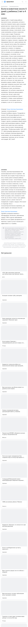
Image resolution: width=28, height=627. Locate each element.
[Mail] (5, 1)
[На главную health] (10, 1)
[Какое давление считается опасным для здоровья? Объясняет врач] (14, 313)
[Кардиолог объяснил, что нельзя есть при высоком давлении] (14, 520)
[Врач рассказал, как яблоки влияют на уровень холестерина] (14, 382)
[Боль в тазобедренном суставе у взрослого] (14, 543)
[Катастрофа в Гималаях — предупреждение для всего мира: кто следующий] (14, 336)
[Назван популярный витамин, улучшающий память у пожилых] (14, 405)
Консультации (4, 6)
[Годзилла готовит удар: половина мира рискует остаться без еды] (14, 611)
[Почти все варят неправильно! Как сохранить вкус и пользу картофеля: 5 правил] (14, 451)
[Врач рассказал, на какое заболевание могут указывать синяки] (14, 588)
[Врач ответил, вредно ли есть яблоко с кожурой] (14, 565)
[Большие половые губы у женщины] (14, 290)
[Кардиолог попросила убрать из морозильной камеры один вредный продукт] (14, 359)
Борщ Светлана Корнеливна (15, 109)
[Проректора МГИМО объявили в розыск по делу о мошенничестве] (14, 428)
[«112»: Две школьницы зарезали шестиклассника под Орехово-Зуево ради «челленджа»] (14, 268)
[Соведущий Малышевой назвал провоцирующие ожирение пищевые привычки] (14, 474)
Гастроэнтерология (13, 6)
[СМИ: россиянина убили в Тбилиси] (14, 497)
